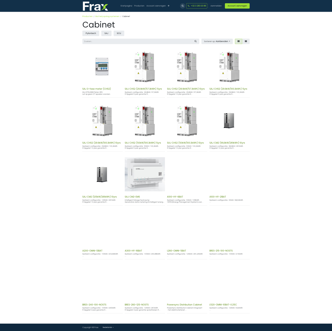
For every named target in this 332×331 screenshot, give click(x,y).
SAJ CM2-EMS (132, 196)
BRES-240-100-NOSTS (94, 304)
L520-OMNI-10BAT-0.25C (223, 304)
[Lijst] (246, 41)
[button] (182, 5)
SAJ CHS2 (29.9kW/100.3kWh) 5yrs (228, 88)
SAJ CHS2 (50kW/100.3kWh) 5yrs (143, 142)
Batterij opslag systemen (107, 16)
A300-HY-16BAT (133, 250)
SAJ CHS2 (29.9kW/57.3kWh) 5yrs (143, 88)
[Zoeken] (195, 41)
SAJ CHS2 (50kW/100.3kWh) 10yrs (185, 142)
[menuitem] (126, 5)
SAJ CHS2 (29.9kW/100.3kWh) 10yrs (101, 142)
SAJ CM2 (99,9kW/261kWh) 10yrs (227, 142)
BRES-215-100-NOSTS (221, 250)
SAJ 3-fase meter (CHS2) (96, 88)
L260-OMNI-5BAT (176, 250)
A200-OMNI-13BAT (92, 250)
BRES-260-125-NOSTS (137, 304)
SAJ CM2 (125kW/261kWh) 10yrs (99, 196)
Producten (87, 16)
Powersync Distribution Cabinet (184, 304)
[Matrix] (238, 41)
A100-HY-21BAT (217, 196)
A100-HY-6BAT (175, 196)
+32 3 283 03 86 (198, 5)
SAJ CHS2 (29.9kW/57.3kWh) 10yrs (186, 88)
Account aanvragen (237, 5)
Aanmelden (216, 5)
